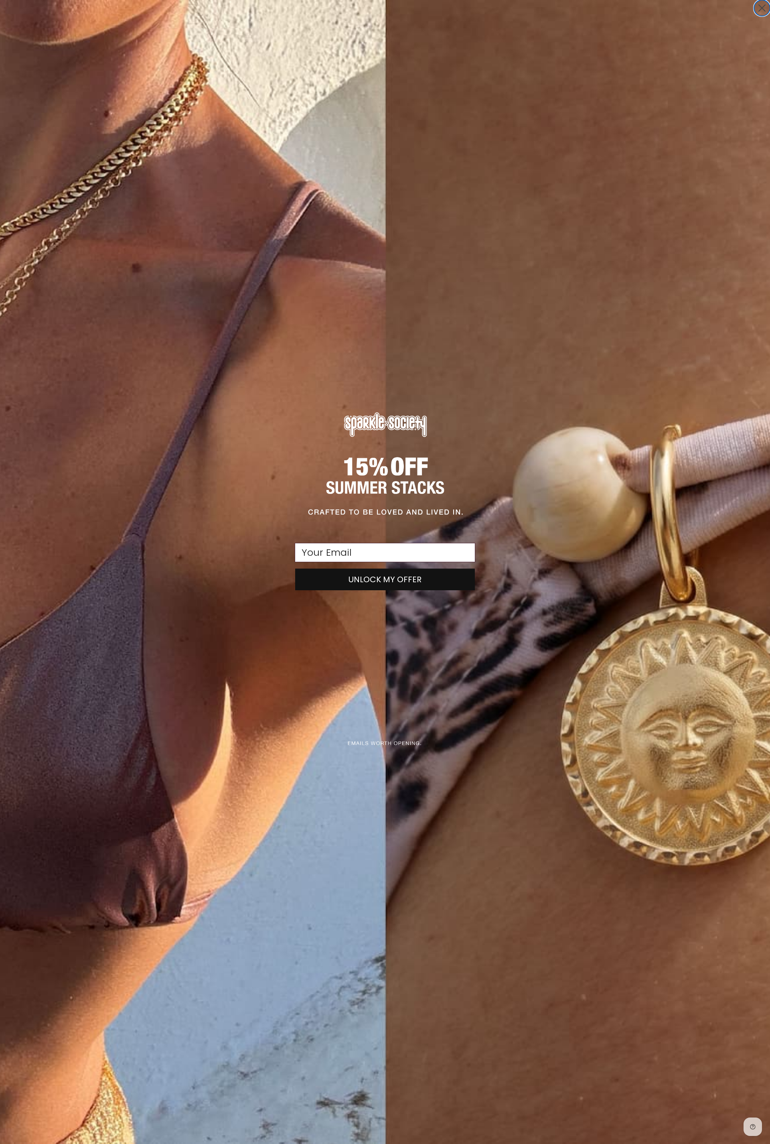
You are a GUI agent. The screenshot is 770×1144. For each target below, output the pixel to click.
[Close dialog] (762, 8)
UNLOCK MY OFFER (385, 579)
